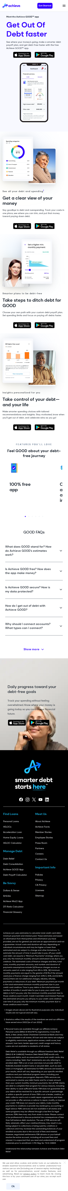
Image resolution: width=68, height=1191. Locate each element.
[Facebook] (21, 799)
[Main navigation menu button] (64, 5)
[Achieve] (34, 766)
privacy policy (30, 1174)
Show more (32, 649)
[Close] (64, 1162)
